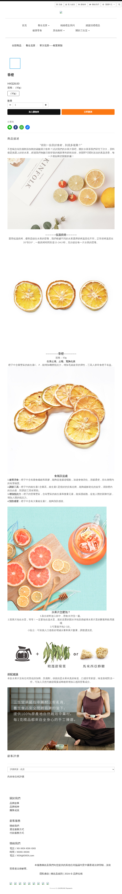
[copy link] (27, 127)
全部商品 (16, 45)
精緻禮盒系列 (67, 25)
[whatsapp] (21, 127)
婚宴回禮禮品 (93, 25)
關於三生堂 (82, 30)
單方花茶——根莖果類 (51, 45)
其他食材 (58, 30)
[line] (9, 127)
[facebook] (15, 127)
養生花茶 (43, 25)
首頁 (24, 25)
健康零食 (37, 30)
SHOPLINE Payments (65, 888)
